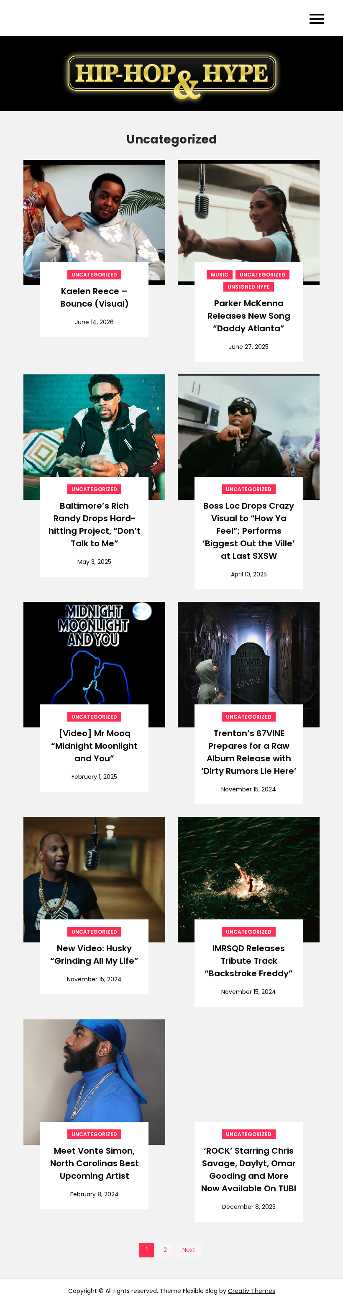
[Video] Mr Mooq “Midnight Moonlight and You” (94, 745)
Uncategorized (94, 274)
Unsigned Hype (249, 286)
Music (219, 274)
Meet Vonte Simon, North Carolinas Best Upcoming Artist (94, 1163)
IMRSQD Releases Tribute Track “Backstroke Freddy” (249, 960)
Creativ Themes (251, 1291)
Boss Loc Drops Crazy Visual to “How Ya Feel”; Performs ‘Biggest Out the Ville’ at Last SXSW (248, 531)
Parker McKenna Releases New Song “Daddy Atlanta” (248, 315)
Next (188, 1250)
